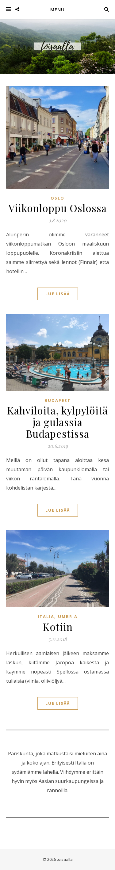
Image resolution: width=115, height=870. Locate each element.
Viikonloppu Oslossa (57, 208)
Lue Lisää (57, 293)
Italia (46, 616)
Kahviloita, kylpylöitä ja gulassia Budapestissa (57, 421)
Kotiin (58, 626)
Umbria (68, 616)
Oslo (57, 198)
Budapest (57, 400)
